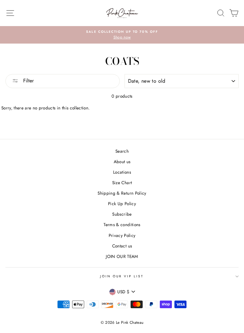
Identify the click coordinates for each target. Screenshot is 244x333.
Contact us (122, 246)
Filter (28, 80)
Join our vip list (122, 276)
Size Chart (122, 182)
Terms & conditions (122, 224)
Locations (122, 172)
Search (122, 151)
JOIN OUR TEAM (122, 256)
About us (122, 161)
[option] (122, 35)
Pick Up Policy (122, 203)
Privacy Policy (122, 235)
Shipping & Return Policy (122, 193)
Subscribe (122, 214)
